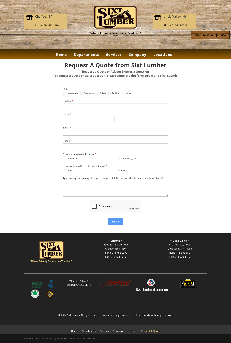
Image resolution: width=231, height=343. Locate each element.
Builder (102, 93)
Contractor (88, 93)
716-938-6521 (179, 25)
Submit (115, 221)
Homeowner (72, 93)
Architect (116, 93)
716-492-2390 (51, 25)
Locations (162, 55)
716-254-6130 (87, 338)
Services (114, 55)
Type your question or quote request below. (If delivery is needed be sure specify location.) (113, 178)
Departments (86, 55)
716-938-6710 (182, 256)
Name (67, 114)
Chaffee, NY (72, 158)
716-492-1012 (118, 256)
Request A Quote (150, 330)
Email (67, 127)
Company (137, 55)
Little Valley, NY (128, 158)
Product (68, 100)
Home (61, 55)
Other (128, 93)
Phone (67, 140)
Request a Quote (210, 35)
